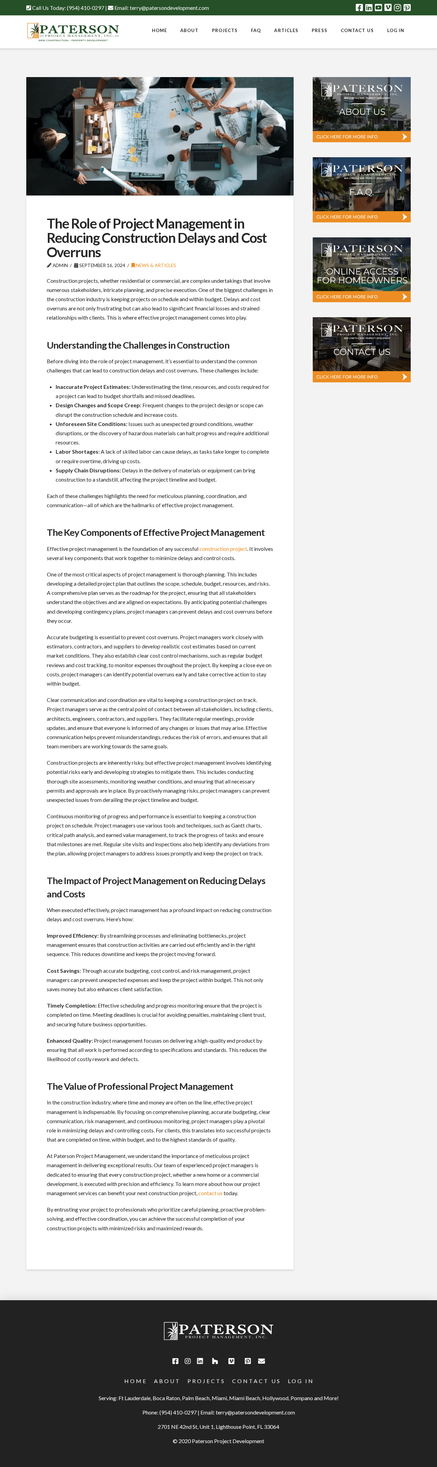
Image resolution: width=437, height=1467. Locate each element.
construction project (223, 548)
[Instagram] (397, 7)
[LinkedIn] (368, 7)
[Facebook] (359, 7)
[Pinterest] (407, 7)
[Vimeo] (388, 7)
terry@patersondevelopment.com (169, 7)
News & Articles (155, 265)
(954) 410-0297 (85, 7)
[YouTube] (378, 7)
